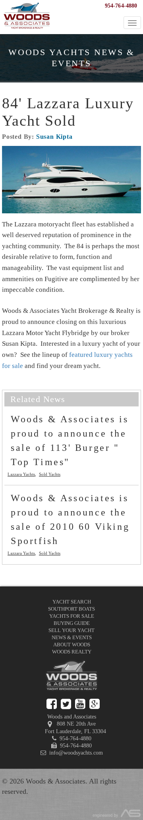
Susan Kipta (54, 136)
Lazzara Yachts (21, 474)
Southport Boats (71, 609)
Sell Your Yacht (71, 630)
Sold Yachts (49, 474)
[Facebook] (51, 704)
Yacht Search (71, 602)
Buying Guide (72, 623)
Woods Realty (71, 652)
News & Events (72, 637)
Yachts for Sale (71, 616)
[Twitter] (66, 704)
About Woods (71, 645)
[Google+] (94, 704)
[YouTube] (80, 704)
